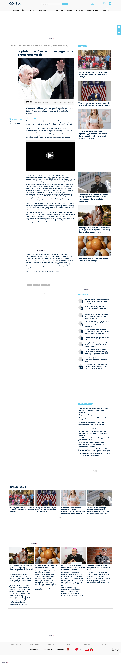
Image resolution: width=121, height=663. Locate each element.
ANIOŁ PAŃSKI (36, 285)
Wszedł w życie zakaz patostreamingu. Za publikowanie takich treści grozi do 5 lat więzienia (93, 433)
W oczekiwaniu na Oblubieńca (89, 429)
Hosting (104, 644)
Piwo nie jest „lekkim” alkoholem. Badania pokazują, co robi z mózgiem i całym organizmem (93, 410)
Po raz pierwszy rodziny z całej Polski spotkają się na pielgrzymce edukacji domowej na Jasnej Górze (91, 424)
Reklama (69, 644)
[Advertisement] (60, 26)
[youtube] (119, 32)
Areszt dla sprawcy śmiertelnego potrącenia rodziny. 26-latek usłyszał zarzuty (94, 454)
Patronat (87, 644)
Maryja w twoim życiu (86, 415)
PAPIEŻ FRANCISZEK (45, 285)
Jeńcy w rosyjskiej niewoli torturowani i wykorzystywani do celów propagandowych (94, 450)
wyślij (39, 117)
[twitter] (119, 29)
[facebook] (119, 27)
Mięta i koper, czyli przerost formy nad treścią (92, 418)
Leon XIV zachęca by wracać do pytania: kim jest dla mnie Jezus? (94, 439)
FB (27, 117)
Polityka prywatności (34, 644)
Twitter (31, 117)
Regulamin (51, 644)
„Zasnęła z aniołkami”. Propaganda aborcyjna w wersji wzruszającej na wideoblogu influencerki (91, 444)
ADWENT (29, 285)
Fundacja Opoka (16, 644)
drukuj (35, 117)
